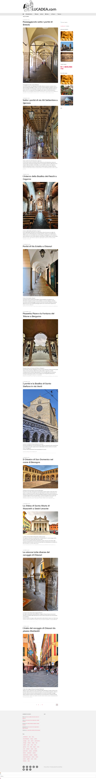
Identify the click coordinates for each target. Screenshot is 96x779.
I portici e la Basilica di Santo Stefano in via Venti (37, 385)
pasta (32, 748)
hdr (28, 746)
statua (33, 756)
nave (24, 748)
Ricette (37, 14)
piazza (30, 750)
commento (31, 453)
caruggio (24, 740)
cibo (36, 742)
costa (28, 744)
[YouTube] (65, 67)
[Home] (23, 14)
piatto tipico (25, 750)
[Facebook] (61, 67)
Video (47, 14)
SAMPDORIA (29, 14)
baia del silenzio (26, 738)
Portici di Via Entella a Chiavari (37, 246)
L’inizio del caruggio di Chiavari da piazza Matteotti (39, 630)
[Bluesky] (62, 69)
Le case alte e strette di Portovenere (33, 730)
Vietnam (24, 760)
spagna (31, 754)
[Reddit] (61, 69)
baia (33, 736)
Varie (60, 14)
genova (24, 746)
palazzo (27, 748)
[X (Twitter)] (62, 67)
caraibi (35, 738)
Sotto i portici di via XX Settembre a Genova (40, 102)
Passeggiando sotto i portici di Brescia (37, 23)
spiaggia (35, 754)
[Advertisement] (67, 129)
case (29, 740)
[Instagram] (64, 67)
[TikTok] (68, 67)
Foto (42, 14)
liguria (34, 746)
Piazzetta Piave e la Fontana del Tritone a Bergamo (38, 315)
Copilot (24, 744)
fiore (35, 744)
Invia (69, 23)
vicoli (32, 758)
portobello (35, 750)
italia (31, 746)
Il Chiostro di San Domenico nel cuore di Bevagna (38, 461)
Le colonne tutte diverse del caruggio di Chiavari (36, 554)
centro (32, 740)
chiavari (29, 742)
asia (30, 736)
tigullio (28, 758)
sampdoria (29, 752)
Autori (53, 14)
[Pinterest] (71, 67)
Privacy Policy (46, 767)
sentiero (34, 752)
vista (29, 760)
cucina (32, 744)
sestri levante (25, 754)
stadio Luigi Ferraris (26, 756)
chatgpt (24, 742)
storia (37, 756)
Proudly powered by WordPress (56, 767)
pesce (36, 748)
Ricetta (24, 752)
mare (38, 746)
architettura (25, 736)
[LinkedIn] (67, 67)
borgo (32, 738)
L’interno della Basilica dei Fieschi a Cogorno (40, 178)
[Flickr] (70, 67)
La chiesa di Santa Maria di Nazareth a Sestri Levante (36, 507)
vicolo (35, 758)
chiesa (33, 742)
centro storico (37, 740)
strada (24, 758)
